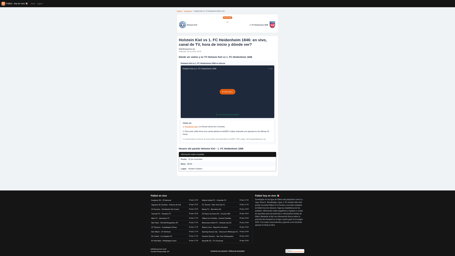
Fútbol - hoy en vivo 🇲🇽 (17, 3)
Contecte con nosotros (219, 251)
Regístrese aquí (191, 127)
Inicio (33, 4)
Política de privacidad (236, 251)
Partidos (179, 11)
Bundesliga (188, 11)
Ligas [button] (39, 4)
